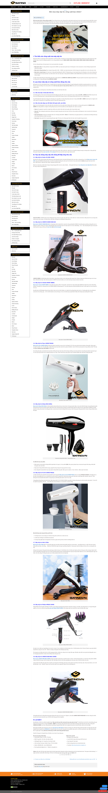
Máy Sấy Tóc (14, 33)
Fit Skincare (14, 179)
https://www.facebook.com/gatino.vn (79, 745)
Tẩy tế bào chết (15, 46)
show (42, 17)
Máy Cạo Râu (14, 78)
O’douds (13, 163)
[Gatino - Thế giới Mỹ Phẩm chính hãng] (18, 2)
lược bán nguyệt (57, 227)
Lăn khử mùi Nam (15, 64)
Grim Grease (14, 167)
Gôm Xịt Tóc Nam (15, 17)
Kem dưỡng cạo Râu (16, 68)
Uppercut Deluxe (15, 145)
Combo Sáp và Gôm (15, 21)
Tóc (25, 6)
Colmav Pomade (15, 135)
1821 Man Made (15, 125)
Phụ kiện (48, 6)
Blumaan (13, 100)
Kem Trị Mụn (14, 48)
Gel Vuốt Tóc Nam (15, 19)
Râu (30, 6)
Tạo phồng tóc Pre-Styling (16, 31)
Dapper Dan (14, 117)
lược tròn (49, 227)
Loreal (13, 149)
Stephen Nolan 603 (15, 177)
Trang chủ (13, 6)
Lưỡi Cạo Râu (14, 86)
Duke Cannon (14, 151)
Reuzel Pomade (15, 265)
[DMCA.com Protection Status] (14, 787)
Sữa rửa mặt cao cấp (16, 214)
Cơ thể (41, 6)
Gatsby (13, 143)
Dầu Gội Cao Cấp (15, 29)
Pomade (13, 15)
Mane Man (14, 115)
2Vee (13, 133)
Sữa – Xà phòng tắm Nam (16, 58)
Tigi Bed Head (14, 127)
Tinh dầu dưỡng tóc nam (16, 23)
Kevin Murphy (14, 104)
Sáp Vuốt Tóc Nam (15, 13)
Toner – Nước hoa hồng (16, 50)
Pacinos (13, 131)
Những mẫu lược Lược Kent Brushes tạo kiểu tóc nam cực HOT (83, 759)
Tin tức (71, 6)
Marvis (13, 165)
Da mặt (35, 6)
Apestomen (14, 139)
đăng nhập (40, 766)
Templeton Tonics (15, 173)
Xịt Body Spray (14, 70)
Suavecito (14, 129)
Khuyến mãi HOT (64, 6)
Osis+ (13, 111)
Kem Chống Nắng (15, 52)
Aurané (13, 141)
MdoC (13, 169)
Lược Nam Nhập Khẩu (16, 35)
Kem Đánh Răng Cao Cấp (16, 62)
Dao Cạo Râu (14, 82)
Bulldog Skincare (15, 153)
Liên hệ (77, 6)
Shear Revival (14, 171)
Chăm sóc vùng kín (15, 66)
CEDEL (13, 137)
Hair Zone (13, 175)
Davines (13, 123)
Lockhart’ (13, 157)
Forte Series (14, 121)
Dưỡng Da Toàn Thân (16, 60)
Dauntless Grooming (15, 119)
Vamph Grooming (15, 147)
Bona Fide (14, 155)
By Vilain (13, 113)
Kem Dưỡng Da (15, 216)
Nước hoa (55, 6)
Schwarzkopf (14, 159)
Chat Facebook (103, 788)
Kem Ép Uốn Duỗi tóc (16, 27)
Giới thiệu (20, 6)
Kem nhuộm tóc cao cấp (16, 25)
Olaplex (13, 161)
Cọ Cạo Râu (14, 84)
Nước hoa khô (14, 92)
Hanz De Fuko (14, 102)
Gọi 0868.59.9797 (102, 791)
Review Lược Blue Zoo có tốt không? (42, 759)
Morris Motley (14, 106)
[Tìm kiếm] (70, 3)
